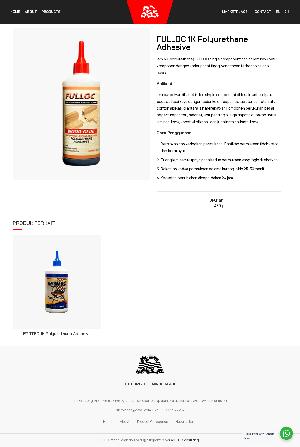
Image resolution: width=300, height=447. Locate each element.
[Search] (287, 11)
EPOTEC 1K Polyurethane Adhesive (57, 334)
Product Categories (152, 421)
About (125, 421)
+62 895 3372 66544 (168, 410)
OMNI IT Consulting (184, 440)
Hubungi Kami (186, 421)
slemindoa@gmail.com (133, 410)
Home (107, 421)
